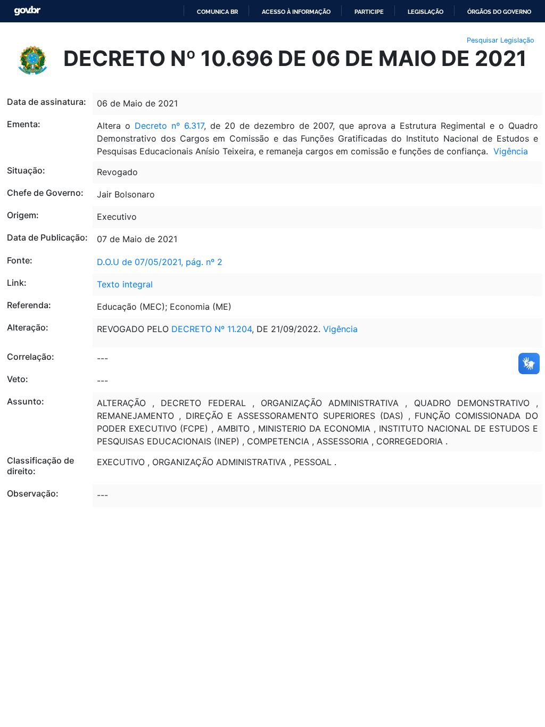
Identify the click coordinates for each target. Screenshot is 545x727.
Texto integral (125, 284)
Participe (369, 11)
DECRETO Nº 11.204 (211, 329)
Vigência (510, 151)
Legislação (425, 11)
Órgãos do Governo (499, 11)
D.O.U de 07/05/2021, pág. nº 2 (159, 262)
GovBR (27, 11)
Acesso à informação (296, 11)
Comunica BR (217, 11)
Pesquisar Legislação (500, 40)
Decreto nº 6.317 (169, 125)
